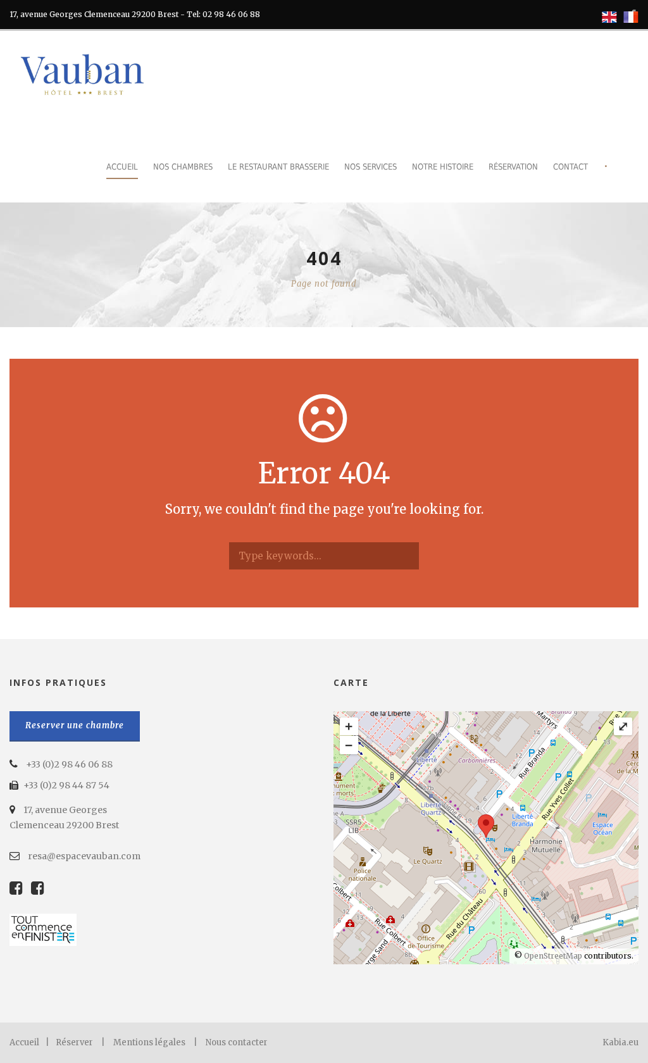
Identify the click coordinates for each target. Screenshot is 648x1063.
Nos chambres (183, 166)
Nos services (370, 166)
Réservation (513, 166)
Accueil (122, 166)
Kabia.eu (620, 1042)
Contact (570, 166)
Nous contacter (237, 1042)
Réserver (74, 1042)
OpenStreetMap (553, 955)
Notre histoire (442, 166)
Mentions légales (149, 1042)
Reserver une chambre (74, 725)
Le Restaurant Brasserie (278, 166)
